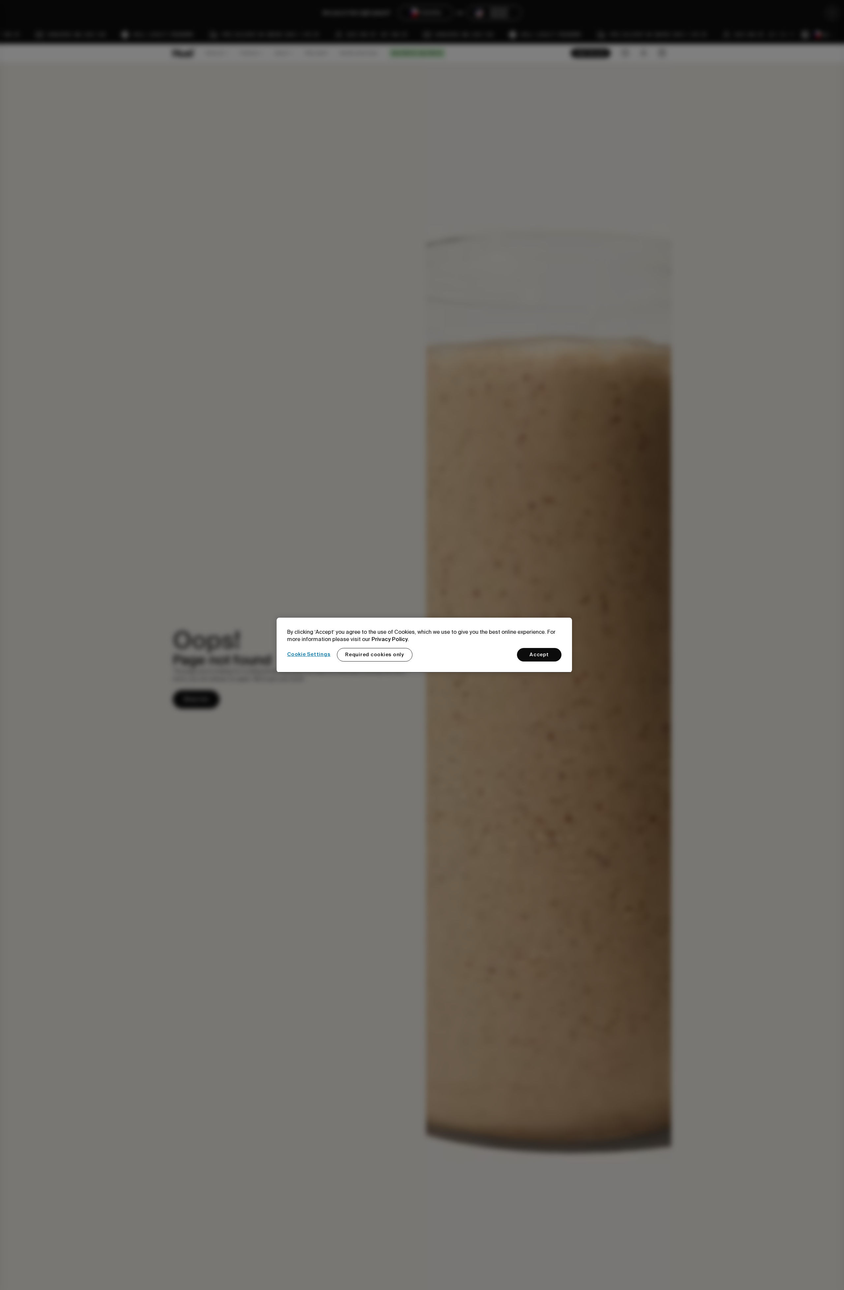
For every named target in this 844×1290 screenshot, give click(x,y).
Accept (539, 655)
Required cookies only (374, 655)
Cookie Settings (308, 654)
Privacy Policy (390, 639)
